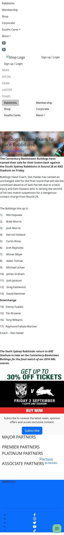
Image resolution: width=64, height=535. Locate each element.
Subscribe (32, 430)
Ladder (7, 90)
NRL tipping (24, 503)
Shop (5, 16)
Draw (6, 83)
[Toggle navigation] (4, 57)
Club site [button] (10, 469)
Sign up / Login (50, 57)
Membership (10, 10)
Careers (54, 489)
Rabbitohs (8, 3)
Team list (8, 134)
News (5, 70)
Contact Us (24, 496)
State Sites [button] (12, 476)
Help (9, 496)
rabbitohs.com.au (13, 151)
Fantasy (42, 503)
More (5, 36)
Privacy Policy (35, 489)
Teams (6, 96)
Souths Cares (10, 29)
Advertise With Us (47, 496)
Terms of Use (13, 489)
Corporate (8, 23)
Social (6, 76)
